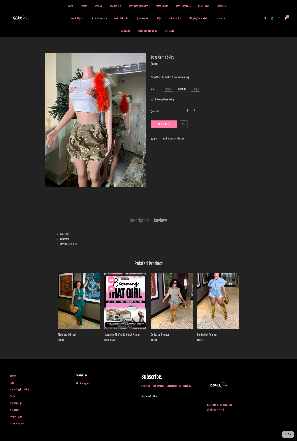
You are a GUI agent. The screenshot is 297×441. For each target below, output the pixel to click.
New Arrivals (115, 6)
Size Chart (169, 30)
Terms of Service (17, 423)
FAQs (159, 18)
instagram (85, 383)
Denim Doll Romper (207, 334)
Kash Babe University (138, 6)
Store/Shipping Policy (19, 389)
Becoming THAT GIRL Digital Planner (122, 334)
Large (196, 89)
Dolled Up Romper (160, 334)
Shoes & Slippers (76, 18)
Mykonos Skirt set (67, 334)
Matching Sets (161, 6)
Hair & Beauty (98, 18)
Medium (182, 89)
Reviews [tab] (161, 220)
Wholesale (14, 410)
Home (70, 6)
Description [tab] (139, 220)
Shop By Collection (120, 18)
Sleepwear (222, 6)
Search (84, 6)
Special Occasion (183, 6)
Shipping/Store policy (147, 30)
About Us (221, 18)
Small (168, 89)
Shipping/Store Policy (164, 99)
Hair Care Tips (175, 18)
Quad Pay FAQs (143, 18)
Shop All (98, 6)
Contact (13, 396)
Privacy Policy (16, 416)
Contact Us (125, 30)
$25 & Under (203, 6)
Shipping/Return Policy (199, 18)
